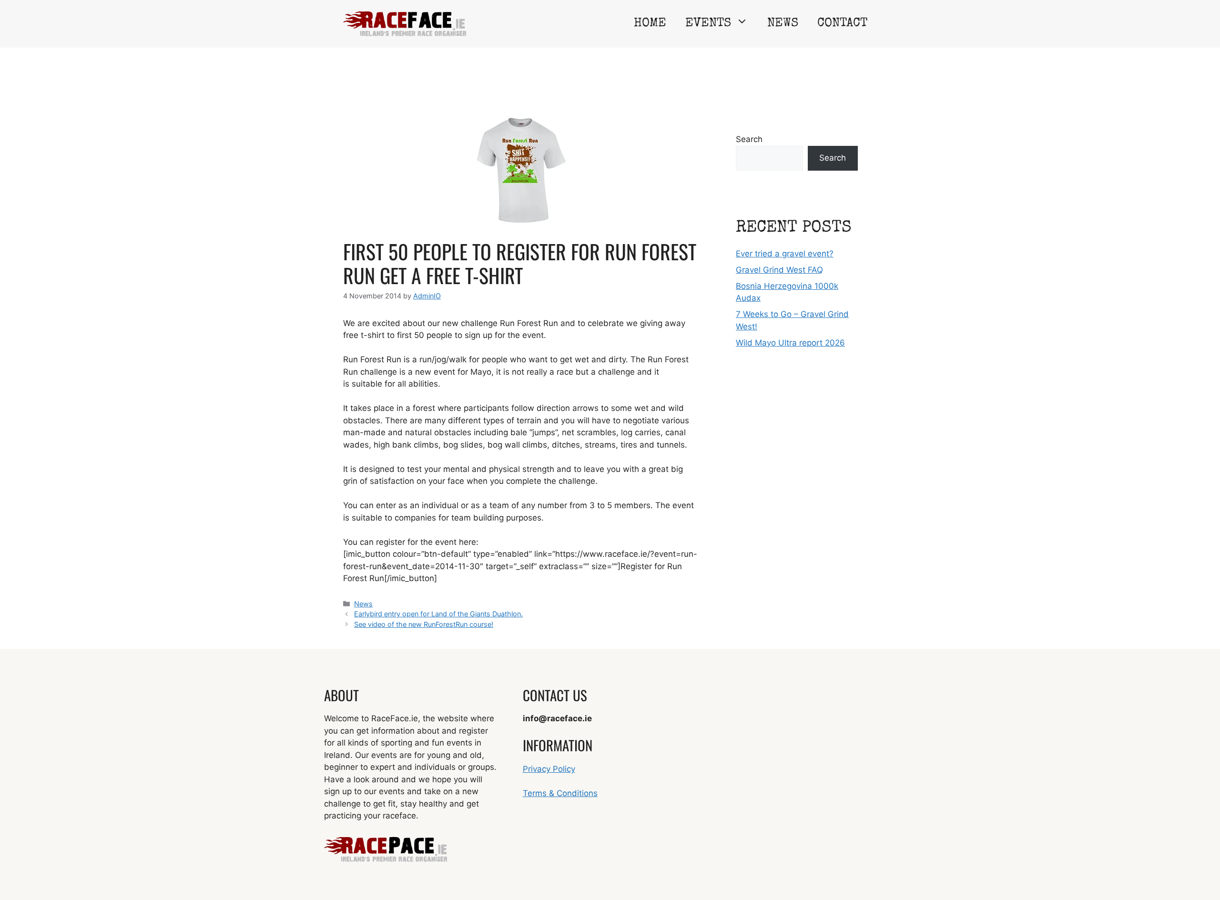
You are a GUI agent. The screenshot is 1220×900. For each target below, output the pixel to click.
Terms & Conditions (560, 793)
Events (708, 24)
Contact (842, 24)
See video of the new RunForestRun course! (423, 624)
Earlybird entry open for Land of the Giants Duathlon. (438, 614)
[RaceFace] (405, 23)
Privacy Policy (549, 769)
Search (749, 139)
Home (650, 24)
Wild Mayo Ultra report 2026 (790, 343)
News (782, 24)
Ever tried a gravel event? (785, 253)
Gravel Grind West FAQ (779, 270)
